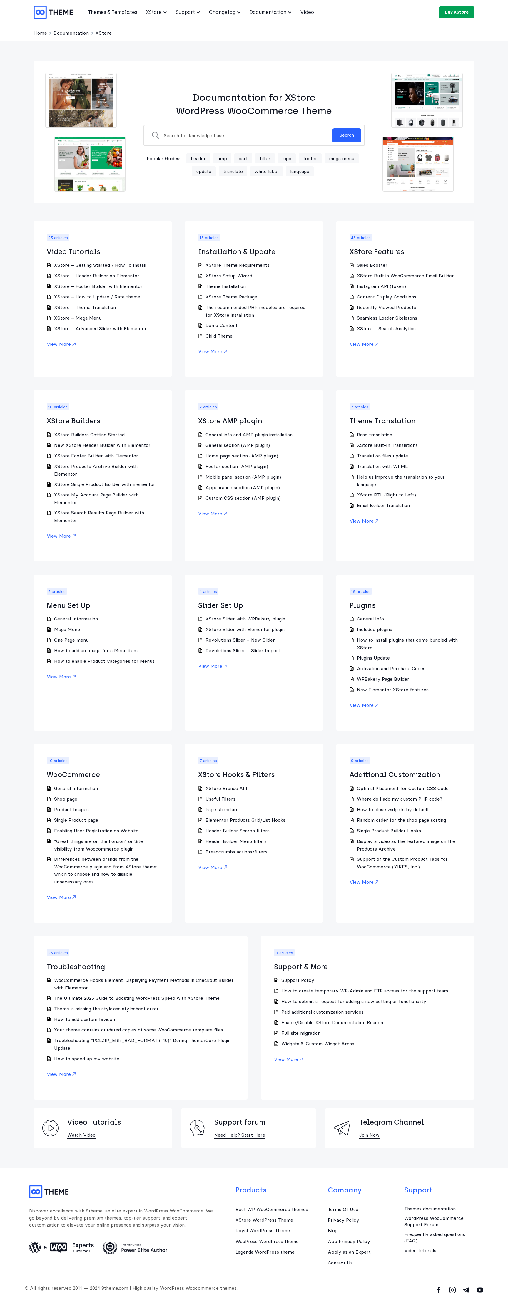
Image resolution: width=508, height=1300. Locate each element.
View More (59, 344)
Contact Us (340, 1263)
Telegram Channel (391, 1122)
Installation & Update (236, 251)
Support (418, 1190)
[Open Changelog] (239, 12)
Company (345, 1190)
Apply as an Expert (349, 1252)
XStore (104, 33)
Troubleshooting (76, 966)
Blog (332, 1230)
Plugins (363, 605)
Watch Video (81, 1135)
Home (40, 33)
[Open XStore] (165, 12)
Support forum (239, 1122)
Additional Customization (395, 774)
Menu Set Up (68, 605)
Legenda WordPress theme (265, 1252)
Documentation (71, 33)
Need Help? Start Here (239, 1135)
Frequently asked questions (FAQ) (434, 1237)
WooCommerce (73, 774)
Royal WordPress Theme (262, 1230)
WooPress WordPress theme (267, 1241)
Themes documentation (430, 1209)
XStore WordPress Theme (264, 1220)
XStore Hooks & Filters (236, 774)
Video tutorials (420, 1250)
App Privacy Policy (349, 1241)
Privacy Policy (343, 1220)
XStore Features (377, 251)
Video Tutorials (74, 251)
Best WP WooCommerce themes (271, 1209)
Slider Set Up (220, 605)
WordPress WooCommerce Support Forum (434, 1221)
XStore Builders (74, 421)
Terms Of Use (343, 1209)
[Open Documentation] (290, 12)
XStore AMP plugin (230, 421)
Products (251, 1190)
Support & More (301, 966)
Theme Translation (383, 421)
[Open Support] (198, 12)
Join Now (369, 1135)
